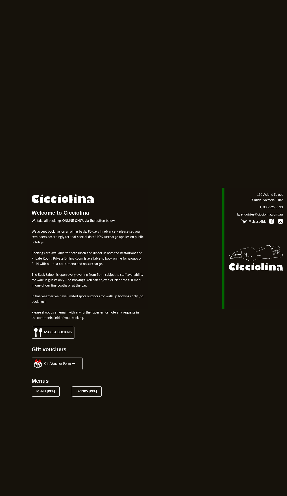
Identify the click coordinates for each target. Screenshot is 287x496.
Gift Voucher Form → (59, 364)
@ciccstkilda (257, 222)
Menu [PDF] (45, 391)
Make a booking (58, 332)
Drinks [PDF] (86, 391)
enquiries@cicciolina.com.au (262, 214)
